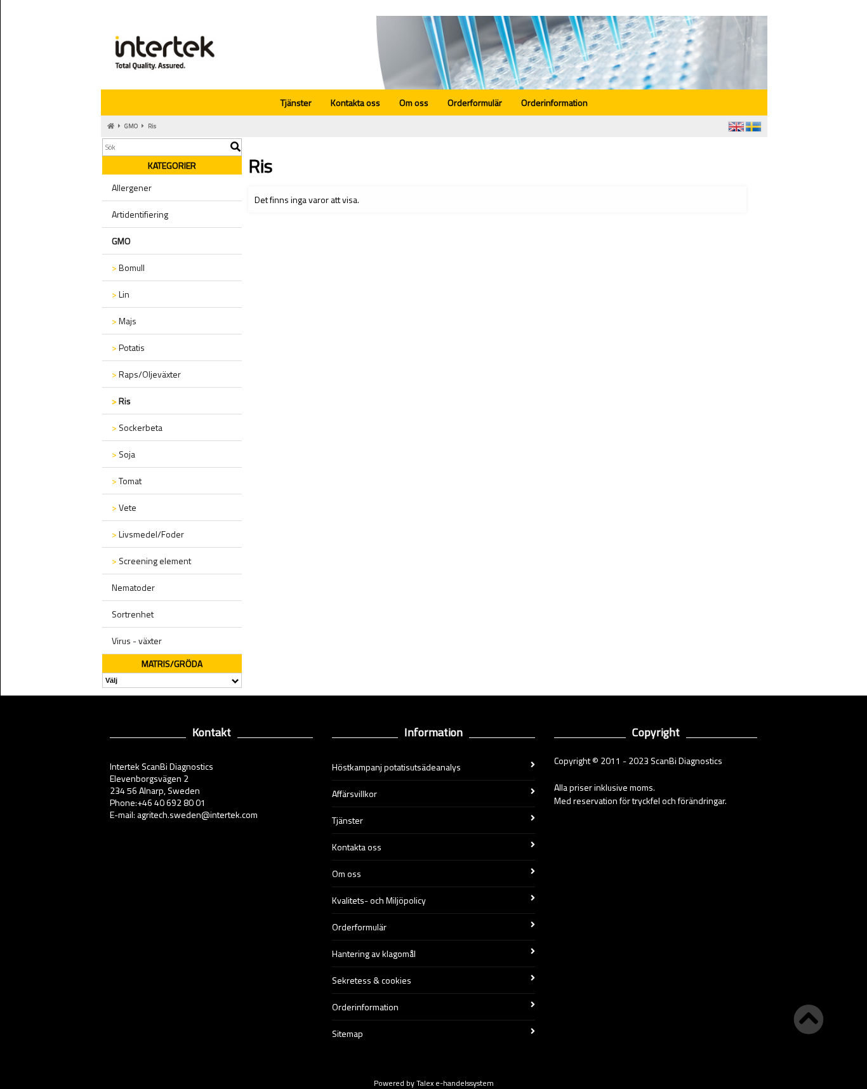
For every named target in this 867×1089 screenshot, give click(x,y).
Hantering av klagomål (374, 953)
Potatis (128, 347)
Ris (152, 126)
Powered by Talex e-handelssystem (434, 1083)
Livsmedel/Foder (148, 534)
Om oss (413, 102)
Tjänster (296, 102)
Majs (124, 320)
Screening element (151, 560)
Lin (120, 294)
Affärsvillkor (354, 793)
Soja (123, 454)
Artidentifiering (140, 214)
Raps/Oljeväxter (146, 374)
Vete (124, 507)
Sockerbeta (137, 427)
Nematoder (133, 587)
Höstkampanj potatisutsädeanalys (396, 767)
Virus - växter (137, 640)
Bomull (128, 267)
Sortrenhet (133, 614)
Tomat (127, 480)
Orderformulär (474, 102)
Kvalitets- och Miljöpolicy (379, 900)
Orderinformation (554, 102)
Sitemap (347, 1033)
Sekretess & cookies (371, 980)
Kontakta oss (355, 102)
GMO (131, 126)
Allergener (132, 187)
